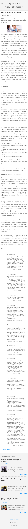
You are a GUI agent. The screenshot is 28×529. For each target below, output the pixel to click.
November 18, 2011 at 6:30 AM (14, 320)
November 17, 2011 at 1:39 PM (14, 301)
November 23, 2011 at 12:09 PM (15, 446)
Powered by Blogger (14, 519)
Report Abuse (14, 525)
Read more (23, 474)
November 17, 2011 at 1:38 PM (14, 270)
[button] (26, 13)
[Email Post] (2, 249)
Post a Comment (7, 449)
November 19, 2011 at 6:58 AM (14, 410)
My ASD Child (14, 4)
